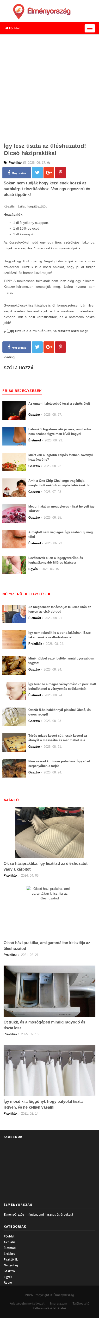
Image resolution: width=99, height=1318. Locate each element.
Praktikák (11, 1259)
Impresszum (58, 1303)
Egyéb (8, 1277)
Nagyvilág (11, 1265)
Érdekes (9, 1254)
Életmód (10, 1248)
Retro (8, 1282)
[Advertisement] (49, 86)
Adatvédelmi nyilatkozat (27, 1303)
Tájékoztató (81, 1303)
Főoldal (14, 28)
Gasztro (9, 1271)
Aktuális (9, 1242)
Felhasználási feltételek (50, 1308)
